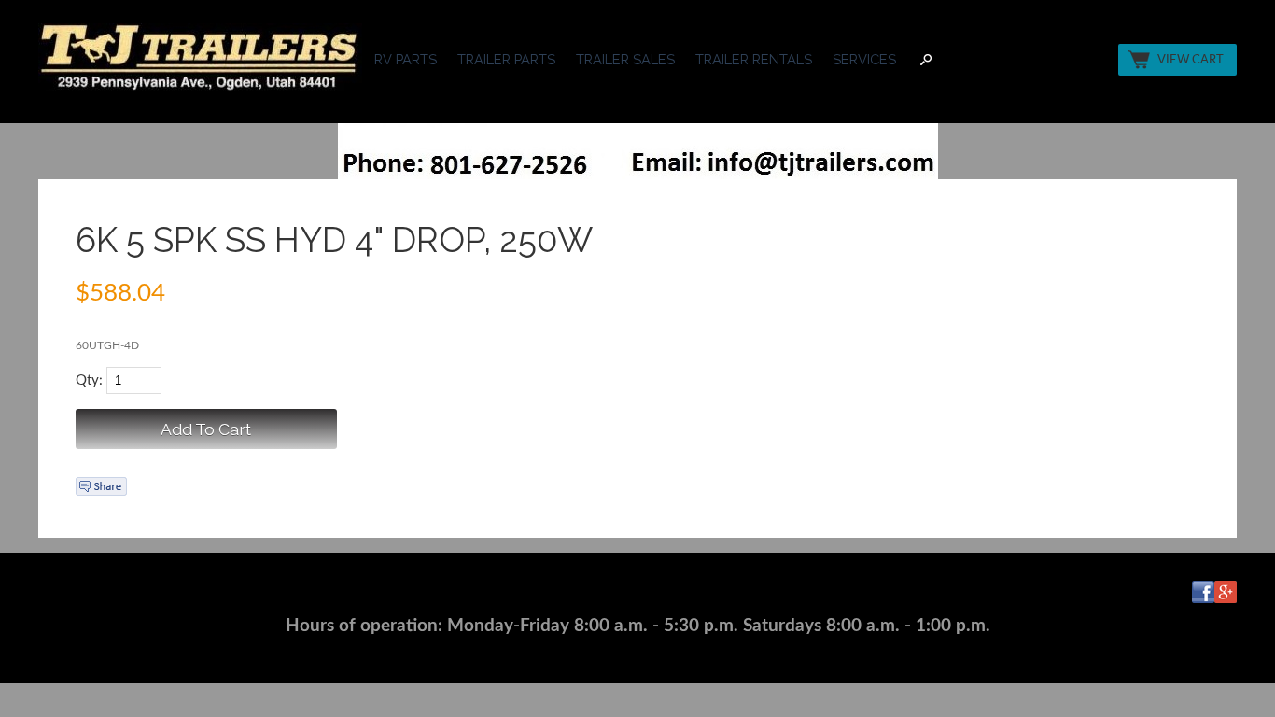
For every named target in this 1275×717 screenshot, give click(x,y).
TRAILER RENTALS (753, 59)
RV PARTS (405, 59)
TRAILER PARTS (506, 59)
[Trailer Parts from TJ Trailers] (200, 87)
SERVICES (864, 59)
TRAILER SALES (625, 59)
